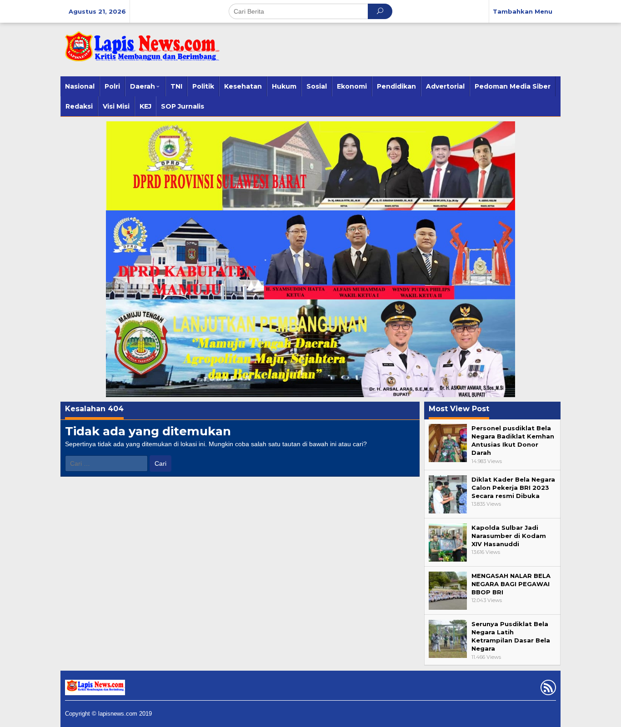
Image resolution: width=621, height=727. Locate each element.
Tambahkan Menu (522, 11)
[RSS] (547, 689)
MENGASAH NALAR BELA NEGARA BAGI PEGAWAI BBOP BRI (511, 584)
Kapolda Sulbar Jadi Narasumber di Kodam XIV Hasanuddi (508, 536)
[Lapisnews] (140, 51)
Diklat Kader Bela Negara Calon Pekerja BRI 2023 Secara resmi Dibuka (513, 487)
